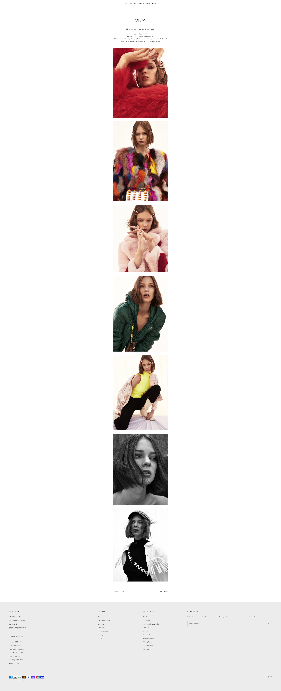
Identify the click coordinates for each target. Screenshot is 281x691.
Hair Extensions (103, 631)
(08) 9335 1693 (13, 624)
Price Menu (102, 617)
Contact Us (146, 635)
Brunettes (101, 628)
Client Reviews (148, 645)
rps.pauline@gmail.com (17, 628)
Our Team (146, 620)
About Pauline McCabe (151, 624)
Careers (145, 631)
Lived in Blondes (104, 620)
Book (100, 638)
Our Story (146, 617)
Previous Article (118, 591)
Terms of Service (148, 638)
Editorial (146, 628)
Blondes (101, 624)
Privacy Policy (147, 642)
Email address (194, 621)
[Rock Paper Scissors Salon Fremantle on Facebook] (268, 677)
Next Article (164, 591)
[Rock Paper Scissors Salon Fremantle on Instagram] (271, 677)
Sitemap (146, 649)
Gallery (100, 635)
